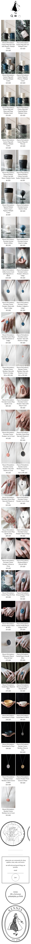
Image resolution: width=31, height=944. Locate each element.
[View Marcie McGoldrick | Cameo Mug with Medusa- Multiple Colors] (8, 128)
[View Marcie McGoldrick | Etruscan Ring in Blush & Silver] (8, 611)
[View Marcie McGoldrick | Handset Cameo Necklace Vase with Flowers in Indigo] (8, 355)
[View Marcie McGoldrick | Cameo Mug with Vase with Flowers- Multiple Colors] (8, 30)
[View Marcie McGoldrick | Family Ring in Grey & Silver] (23, 642)
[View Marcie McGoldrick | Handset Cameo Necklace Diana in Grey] (23, 732)
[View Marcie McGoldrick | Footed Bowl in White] (23, 703)
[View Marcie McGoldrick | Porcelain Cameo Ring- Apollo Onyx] (8, 518)
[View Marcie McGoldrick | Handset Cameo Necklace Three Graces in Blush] (8, 765)
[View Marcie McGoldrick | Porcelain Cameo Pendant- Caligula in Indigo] (23, 290)
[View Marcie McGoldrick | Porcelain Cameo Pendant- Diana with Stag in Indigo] (8, 290)
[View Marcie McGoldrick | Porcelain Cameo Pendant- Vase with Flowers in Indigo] (23, 323)
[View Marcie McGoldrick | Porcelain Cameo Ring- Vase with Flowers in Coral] (23, 420)
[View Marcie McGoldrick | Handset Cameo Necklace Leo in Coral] (8, 797)
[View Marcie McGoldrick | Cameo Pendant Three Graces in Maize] (23, 765)
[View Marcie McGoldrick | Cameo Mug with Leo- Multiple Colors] (23, 30)
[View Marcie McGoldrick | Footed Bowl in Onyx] (8, 732)
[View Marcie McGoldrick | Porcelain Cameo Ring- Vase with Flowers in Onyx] (8, 485)
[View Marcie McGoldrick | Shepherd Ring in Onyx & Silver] (23, 548)
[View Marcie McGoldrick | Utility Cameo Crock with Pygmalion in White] (8, 258)
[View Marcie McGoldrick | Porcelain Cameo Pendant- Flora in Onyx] (23, 518)
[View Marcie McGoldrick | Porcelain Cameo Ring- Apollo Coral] (8, 388)
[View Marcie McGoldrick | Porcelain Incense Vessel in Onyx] (23, 193)
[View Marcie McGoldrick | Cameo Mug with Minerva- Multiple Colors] (23, 63)
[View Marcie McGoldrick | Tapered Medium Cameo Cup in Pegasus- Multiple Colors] (8, 193)
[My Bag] (19, 16)
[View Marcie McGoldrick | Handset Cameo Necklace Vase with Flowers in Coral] (23, 355)
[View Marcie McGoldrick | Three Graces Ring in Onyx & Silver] (23, 673)
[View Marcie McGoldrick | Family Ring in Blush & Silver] (8, 673)
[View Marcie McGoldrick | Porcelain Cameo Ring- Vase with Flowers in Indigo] (8, 323)
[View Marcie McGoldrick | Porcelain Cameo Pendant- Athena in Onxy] (8, 548)
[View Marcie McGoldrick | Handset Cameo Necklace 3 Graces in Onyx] (23, 453)
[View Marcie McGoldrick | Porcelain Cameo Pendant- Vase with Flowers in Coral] (8, 453)
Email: (15, 870)
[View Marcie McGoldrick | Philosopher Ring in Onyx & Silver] (8, 642)
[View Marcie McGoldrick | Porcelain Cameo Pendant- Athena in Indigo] (23, 258)
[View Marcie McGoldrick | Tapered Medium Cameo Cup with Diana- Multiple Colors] (8, 160)
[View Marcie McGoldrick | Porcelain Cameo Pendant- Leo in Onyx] (23, 485)
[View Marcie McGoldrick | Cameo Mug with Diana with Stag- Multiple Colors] (8, 95)
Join (15, 877)
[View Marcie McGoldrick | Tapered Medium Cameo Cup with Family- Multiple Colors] (23, 160)
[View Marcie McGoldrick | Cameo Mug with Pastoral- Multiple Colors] (8, 63)
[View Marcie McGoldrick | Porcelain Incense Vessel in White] (8, 227)
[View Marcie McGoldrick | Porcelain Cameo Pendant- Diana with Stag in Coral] (23, 388)
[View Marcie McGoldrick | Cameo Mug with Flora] (8, 581)
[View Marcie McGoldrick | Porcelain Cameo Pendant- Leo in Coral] (8, 420)
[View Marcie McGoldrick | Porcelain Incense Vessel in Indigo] (23, 227)
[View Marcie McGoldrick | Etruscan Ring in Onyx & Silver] (23, 581)
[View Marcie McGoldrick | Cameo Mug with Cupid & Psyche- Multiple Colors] (23, 95)
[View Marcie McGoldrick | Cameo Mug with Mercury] (23, 128)
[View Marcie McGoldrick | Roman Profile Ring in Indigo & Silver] (23, 611)
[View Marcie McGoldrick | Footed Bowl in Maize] (8, 703)
